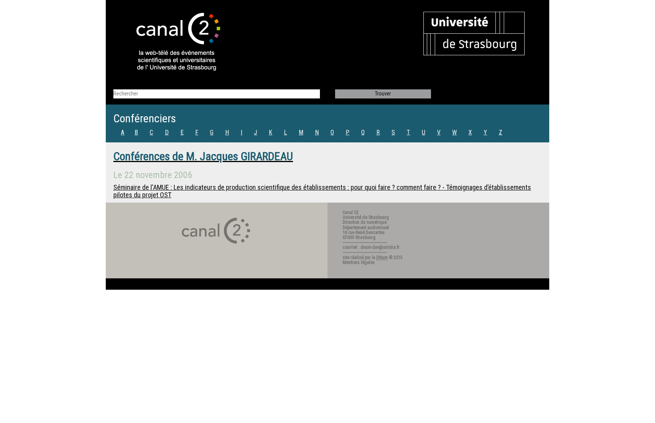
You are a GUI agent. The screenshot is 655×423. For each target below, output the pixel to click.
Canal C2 (351, 212)
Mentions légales (359, 262)
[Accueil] (171, 42)
